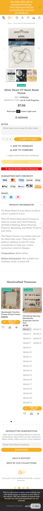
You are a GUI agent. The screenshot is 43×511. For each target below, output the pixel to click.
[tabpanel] (11, 311)
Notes (4, 124)
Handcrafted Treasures (21, 282)
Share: (4, 193)
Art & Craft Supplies (29, 100)
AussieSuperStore (10, 17)
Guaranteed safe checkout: (17, 176)
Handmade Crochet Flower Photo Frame (10, 313)
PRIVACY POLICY (15, 506)
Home (10, 23)
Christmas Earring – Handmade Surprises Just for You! (32, 319)
